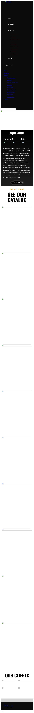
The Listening (10, 97)
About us (6, 73)
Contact (6, 99)
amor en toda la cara (12, 82)
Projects (6, 75)
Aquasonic (10, 94)
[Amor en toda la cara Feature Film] (17, 320)
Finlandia (9, 85)
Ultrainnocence (11, 92)
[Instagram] (9, 11)
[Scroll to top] (3, 711)
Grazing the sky (11, 89)
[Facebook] (9, 9)
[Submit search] (16, 109)
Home (5, 70)
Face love (9, 80)
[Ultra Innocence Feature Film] (17, 551)
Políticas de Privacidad (8, 705)
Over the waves (11, 78)
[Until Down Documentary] (17, 413)
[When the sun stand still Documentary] (17, 459)
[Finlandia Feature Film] (17, 366)
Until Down (10, 87)
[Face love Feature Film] (17, 274)
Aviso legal (6, 705)
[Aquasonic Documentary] (17, 597)
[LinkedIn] (9, 14)
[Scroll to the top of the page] (1, 711)
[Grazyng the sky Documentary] (17, 505)
